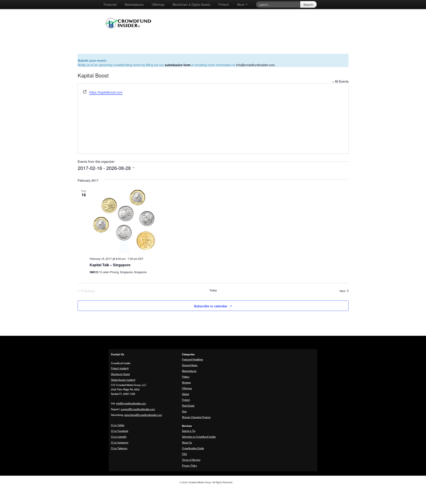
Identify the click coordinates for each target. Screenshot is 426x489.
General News (189, 365)
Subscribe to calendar (210, 306)
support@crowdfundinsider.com (138, 409)
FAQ (184, 454)
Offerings (158, 4)
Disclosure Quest (120, 374)
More (241, 4)
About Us (187, 442)
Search (308, 4)
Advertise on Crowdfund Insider (199, 436)
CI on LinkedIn (118, 436)
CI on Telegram (119, 448)
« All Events (340, 81)
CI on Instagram (119, 442)
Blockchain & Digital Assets (191, 4)
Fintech (224, 4)
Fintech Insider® (120, 368)
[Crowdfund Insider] (130, 32)
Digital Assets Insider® (123, 380)
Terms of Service (191, 459)
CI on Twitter (117, 425)
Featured (110, 4)
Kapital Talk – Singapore (110, 264)
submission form (177, 65)
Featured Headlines (192, 359)
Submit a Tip (188, 431)
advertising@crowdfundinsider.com (143, 415)
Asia (184, 411)
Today (213, 290)
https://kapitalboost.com (105, 92)
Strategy (186, 382)
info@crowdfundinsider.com (255, 65)
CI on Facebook (119, 431)
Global (185, 394)
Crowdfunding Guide (193, 448)
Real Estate (188, 405)
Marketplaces (134, 4)
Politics (185, 376)
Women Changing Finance (196, 417)
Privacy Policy (189, 465)
